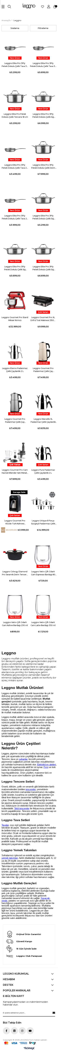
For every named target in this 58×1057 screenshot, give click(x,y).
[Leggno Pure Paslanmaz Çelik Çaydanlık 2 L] (43, 452)
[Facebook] (6, 1030)
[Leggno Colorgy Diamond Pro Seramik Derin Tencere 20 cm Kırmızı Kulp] (15, 554)
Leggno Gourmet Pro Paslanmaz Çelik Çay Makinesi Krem (43, 370)
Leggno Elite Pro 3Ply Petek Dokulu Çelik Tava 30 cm (15, 65)
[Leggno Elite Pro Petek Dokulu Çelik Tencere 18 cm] (15, 97)
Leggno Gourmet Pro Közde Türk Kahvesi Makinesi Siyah (14, 522)
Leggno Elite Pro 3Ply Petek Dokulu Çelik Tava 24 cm (15, 217)
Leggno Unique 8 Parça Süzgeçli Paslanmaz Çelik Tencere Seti (43, 522)
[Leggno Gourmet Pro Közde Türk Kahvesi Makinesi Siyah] (15, 503)
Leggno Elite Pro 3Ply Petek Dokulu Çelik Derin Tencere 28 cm (43, 166)
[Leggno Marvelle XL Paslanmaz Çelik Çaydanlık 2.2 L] (43, 402)
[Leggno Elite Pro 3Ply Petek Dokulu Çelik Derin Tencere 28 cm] (43, 147)
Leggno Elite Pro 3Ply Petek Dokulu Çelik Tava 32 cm (43, 65)
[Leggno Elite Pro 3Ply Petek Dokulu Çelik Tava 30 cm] (15, 46)
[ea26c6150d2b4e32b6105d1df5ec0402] (20, 1043)
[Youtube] (30, 1030)
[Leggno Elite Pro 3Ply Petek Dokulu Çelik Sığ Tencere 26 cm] (43, 249)
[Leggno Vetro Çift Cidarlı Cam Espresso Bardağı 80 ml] (43, 554)
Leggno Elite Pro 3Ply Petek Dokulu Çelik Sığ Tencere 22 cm (15, 268)
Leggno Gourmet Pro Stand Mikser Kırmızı (15, 318)
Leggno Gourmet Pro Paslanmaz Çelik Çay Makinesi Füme (14, 420)
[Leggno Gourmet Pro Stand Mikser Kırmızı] (15, 300)
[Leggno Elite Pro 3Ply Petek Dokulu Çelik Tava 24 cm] (15, 198)
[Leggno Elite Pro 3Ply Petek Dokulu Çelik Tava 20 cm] (15, 147)
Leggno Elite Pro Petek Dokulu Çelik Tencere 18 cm (15, 115)
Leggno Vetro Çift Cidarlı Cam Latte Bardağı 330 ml (43, 623)
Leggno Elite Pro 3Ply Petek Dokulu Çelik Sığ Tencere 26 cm (43, 268)
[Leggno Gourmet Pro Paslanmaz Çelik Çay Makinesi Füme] (15, 402)
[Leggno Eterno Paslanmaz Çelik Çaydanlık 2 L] (15, 351)
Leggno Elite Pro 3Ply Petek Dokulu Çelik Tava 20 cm (15, 166)
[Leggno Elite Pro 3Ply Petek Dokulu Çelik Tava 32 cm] (43, 46)
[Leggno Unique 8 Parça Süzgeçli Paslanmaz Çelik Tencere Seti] (43, 503)
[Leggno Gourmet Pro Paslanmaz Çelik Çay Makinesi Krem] (43, 351)
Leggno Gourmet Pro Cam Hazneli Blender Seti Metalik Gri (15, 471)
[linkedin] (14, 1030)
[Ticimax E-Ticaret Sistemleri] (29, 1048)
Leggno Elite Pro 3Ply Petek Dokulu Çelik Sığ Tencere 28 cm (43, 115)
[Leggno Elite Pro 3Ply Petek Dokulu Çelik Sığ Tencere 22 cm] (15, 249)
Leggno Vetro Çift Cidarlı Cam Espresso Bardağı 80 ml (43, 573)
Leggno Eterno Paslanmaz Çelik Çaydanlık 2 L (15, 369)
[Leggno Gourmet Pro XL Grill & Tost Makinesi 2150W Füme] (43, 300)
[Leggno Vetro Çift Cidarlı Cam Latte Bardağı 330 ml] (43, 605)
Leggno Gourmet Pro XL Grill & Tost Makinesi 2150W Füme (43, 319)
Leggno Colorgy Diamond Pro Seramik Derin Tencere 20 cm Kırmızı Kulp (15, 573)
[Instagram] (22, 1030)
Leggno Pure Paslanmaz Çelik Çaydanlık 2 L (43, 471)
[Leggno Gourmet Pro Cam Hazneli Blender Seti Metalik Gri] (15, 452)
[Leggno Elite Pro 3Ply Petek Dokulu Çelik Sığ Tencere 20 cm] (43, 198)
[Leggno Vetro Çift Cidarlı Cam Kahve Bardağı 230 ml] (15, 605)
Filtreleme (43, 28)
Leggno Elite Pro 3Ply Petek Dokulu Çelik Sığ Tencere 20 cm (43, 217)
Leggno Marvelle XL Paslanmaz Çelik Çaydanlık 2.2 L (43, 420)
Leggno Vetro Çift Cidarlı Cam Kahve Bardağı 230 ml (15, 623)
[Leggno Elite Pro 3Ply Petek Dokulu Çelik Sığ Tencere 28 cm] (43, 97)
